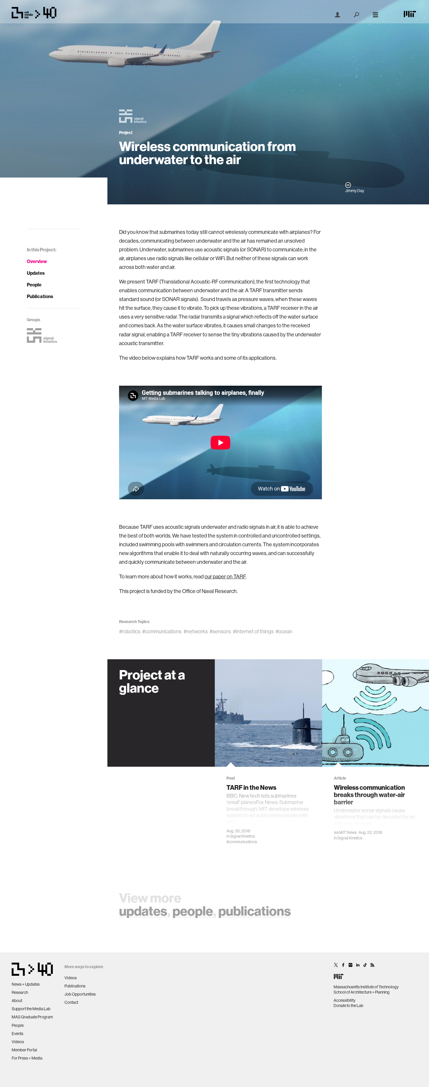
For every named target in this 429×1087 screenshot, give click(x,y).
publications (254, 910)
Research (20, 992)
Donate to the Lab (348, 1005)
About (17, 1000)
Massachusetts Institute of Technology (366, 986)
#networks (196, 631)
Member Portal (24, 1050)
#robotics (129, 631)
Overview (37, 261)
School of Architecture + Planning (362, 992)
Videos (18, 1041)
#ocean (283, 631)
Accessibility (344, 1000)
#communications (162, 631)
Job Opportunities (80, 994)
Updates (36, 273)
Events (17, 1033)
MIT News (348, 832)
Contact (71, 1002)
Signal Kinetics (242, 836)
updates (143, 910)
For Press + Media (27, 1058)
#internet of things (253, 631)
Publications (40, 296)
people (192, 910)
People (34, 285)
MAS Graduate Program (32, 1017)
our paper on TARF (225, 576)
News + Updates (26, 984)
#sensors (220, 631)
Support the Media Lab (31, 1008)
